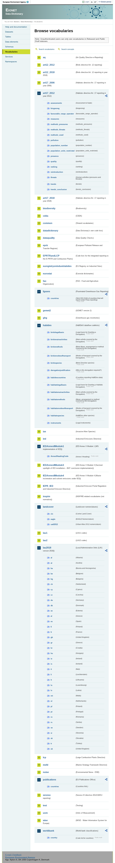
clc (52, 514)
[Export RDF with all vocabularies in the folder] (106, 96)
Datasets (9, 32)
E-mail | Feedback (13, 855)
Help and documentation (16, 27)
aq (44, 57)
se (52, 728)
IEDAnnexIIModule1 (53, 446)
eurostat (47, 273)
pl (51, 706)
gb (52, 637)
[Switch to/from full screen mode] (95, 2)
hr (51, 648)
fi (51, 627)
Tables (8, 37)
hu (52, 653)
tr (51, 743)
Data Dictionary (26, 21)
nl (51, 701)
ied (44, 439)
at (51, 563)
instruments (56, 423)
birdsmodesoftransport (61, 356)
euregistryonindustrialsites (57, 266)
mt (52, 696)
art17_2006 (49, 82)
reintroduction (57, 172)
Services (9, 56)
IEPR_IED (48, 486)
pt (51, 712)
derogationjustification (60, 370)
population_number (59, 145)
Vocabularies (11, 52)
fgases (46, 291)
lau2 (45, 540)
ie (51, 659)
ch (52, 584)
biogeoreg (55, 108)
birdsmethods (57, 347)
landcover (48, 507)
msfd (45, 765)
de (52, 600)
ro (51, 717)
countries (55, 298)
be (52, 574)
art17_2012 (49, 93)
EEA (16, 2)
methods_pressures (59, 124)
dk (52, 606)
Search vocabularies (46, 49)
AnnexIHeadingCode (59, 456)
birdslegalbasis (57, 332)
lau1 (45, 533)
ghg (45, 318)
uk (52, 749)
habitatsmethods (58, 399)
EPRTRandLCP (51, 256)
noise (46, 772)
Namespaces (11, 61)
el (51, 616)
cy (52, 589)
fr (51, 632)
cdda (45, 216)
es (52, 621)
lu (51, 685)
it (51, 669)
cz (52, 595)
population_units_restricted (62, 151)
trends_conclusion (59, 189)
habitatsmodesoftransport (62, 408)
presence (54, 156)
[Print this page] (92, 2)
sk (52, 738)
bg (52, 579)
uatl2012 (54, 524)
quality (54, 161)
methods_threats (58, 130)
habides (47, 325)
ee (52, 611)
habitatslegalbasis (58, 385)
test (45, 805)
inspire (46, 496)
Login (87, 2)
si (51, 733)
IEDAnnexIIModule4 (53, 475)
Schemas (9, 47)
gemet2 (47, 310)
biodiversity (49, 208)
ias (44, 431)
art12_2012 (49, 65)
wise (45, 820)
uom (45, 813)
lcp (44, 757)
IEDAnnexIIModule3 (53, 465)
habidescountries (58, 378)
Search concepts (67, 49)
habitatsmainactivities (60, 392)
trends (53, 184)
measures (55, 119)
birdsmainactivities (59, 339)
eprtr (45, 245)
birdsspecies (56, 363)
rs (51, 722)
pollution (54, 140)
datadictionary (50, 230)
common (47, 223)
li (51, 674)
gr (51, 643)
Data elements (11, 42)
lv (51, 690)
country (54, 838)
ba (52, 568)
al (51, 558)
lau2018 (47, 547)
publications (49, 779)
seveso (47, 795)
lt (51, 680)
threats (54, 177)
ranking (54, 167)
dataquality (49, 238)
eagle (53, 519)
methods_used (57, 135)
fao (44, 281)
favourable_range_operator (62, 114)
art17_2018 (49, 198)
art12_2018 (49, 72)
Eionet (16, 21)
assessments (56, 103)
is (51, 664)
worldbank (48, 831)
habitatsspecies (57, 416)
